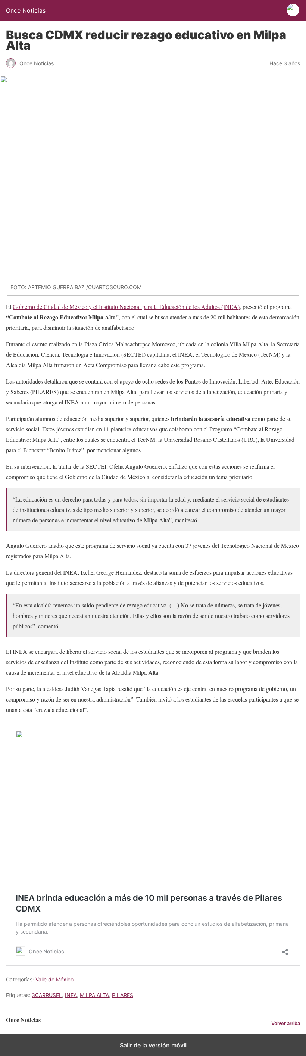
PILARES (122, 995)
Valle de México (54, 979)
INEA (71, 995)
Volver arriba (285, 1023)
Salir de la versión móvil (153, 1045)
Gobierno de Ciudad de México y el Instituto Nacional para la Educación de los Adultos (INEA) (126, 306)
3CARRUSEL (47, 995)
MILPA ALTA (94, 995)
